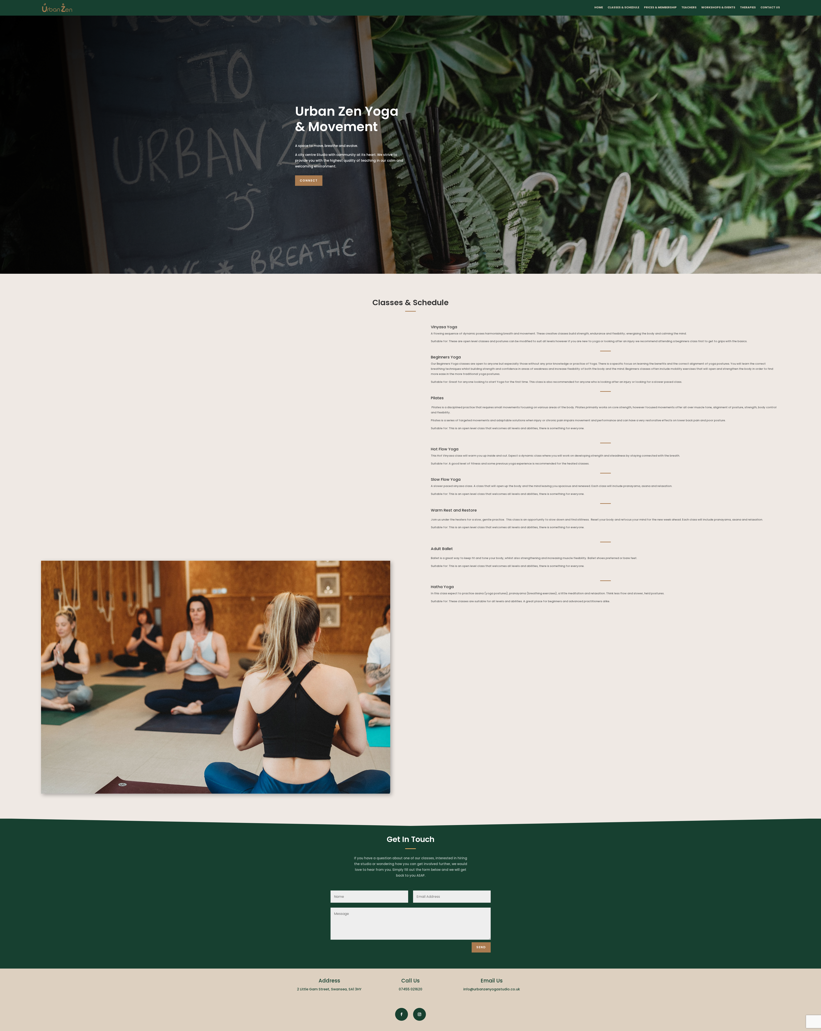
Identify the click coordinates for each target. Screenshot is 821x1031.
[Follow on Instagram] (419, 1014)
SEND (481, 947)
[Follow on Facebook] (401, 1014)
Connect (309, 180)
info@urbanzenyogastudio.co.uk (491, 989)
